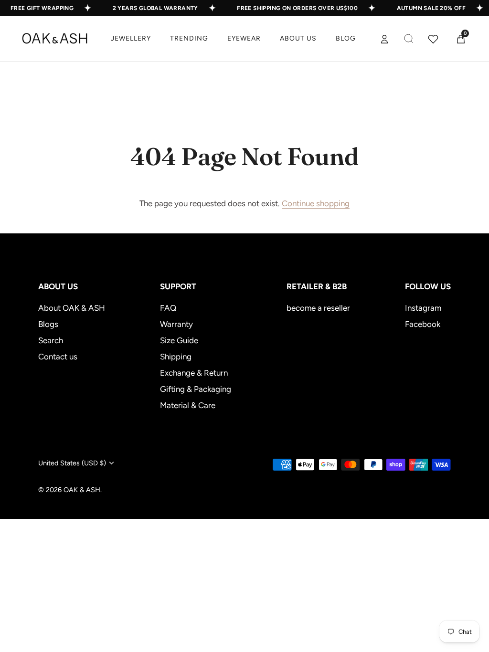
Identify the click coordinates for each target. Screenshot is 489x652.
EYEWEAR (244, 38)
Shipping (175, 356)
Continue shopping (316, 203)
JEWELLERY (131, 38)
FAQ (168, 308)
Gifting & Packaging (195, 389)
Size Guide (179, 340)
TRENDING (189, 38)
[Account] (384, 39)
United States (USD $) (72, 463)
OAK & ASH (82, 489)
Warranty (176, 324)
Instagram (423, 308)
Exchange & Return (194, 373)
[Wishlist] (433, 39)
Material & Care (187, 405)
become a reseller (318, 308)
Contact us (57, 356)
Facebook (422, 324)
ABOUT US (298, 38)
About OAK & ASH (71, 308)
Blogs (48, 324)
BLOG (346, 38)
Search (50, 340)
